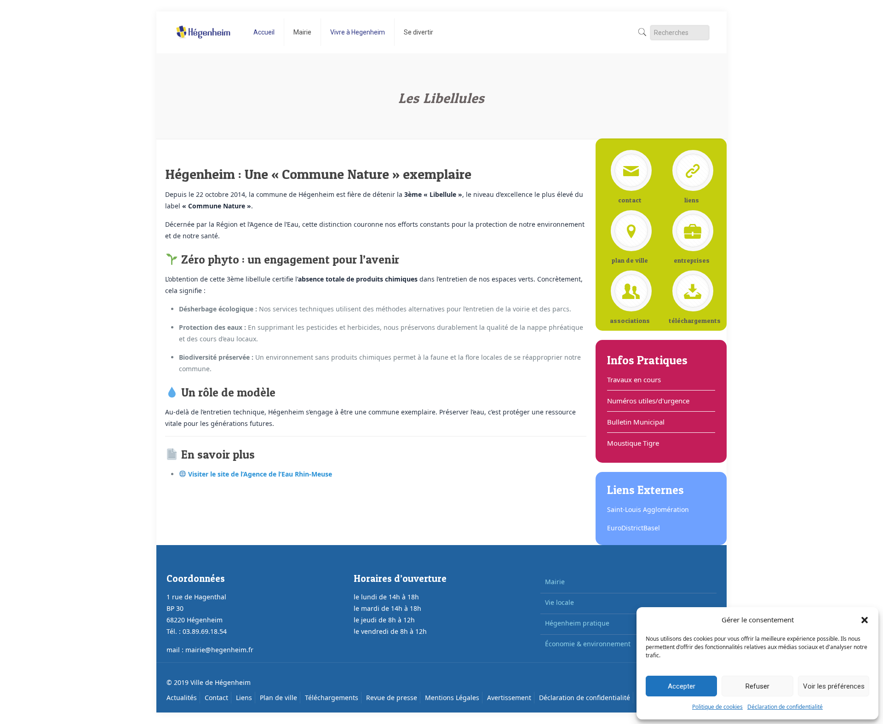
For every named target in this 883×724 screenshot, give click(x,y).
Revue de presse (391, 697)
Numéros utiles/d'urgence (648, 400)
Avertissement (509, 697)
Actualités (181, 697)
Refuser (757, 686)
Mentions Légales (452, 697)
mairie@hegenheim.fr (219, 649)
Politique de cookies (717, 707)
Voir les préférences (834, 686)
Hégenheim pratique (577, 623)
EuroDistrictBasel (633, 527)
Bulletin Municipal (636, 421)
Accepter (681, 686)
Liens (244, 697)
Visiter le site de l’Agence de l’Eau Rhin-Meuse (260, 474)
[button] (864, 620)
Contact (216, 697)
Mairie (555, 581)
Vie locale (559, 602)
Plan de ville (278, 697)
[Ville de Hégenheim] (203, 25)
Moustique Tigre (633, 443)
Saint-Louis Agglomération (648, 509)
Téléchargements (331, 697)
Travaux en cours (634, 379)
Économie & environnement (588, 643)
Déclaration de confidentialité (785, 707)
